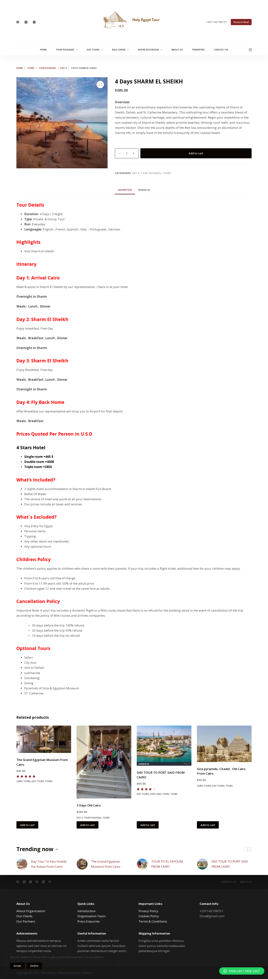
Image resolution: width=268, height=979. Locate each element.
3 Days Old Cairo (89, 805)
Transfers (198, 49)
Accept (17, 965)
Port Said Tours (159, 794)
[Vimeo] (49, 881)
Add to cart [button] (27, 825)
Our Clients (24, 916)
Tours (166, 173)
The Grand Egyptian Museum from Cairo (105, 864)
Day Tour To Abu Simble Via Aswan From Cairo (49, 864)
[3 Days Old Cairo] (104, 762)
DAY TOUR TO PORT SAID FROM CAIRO (229, 864)
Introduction (86, 911)
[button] (241, 971)
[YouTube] (43, 881)
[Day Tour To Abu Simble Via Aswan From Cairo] (21, 864)
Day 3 (80, 817)
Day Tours (93, 49)
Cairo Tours (23, 781)
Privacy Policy (148, 911)
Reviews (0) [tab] (144, 189)
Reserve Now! (241, 22)
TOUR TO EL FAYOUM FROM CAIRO (167, 864)
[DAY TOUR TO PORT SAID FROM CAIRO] (164, 746)
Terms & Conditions (153, 921)
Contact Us (221, 49)
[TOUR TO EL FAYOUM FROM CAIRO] (142, 864)
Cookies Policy (149, 916)
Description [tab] (125, 189)
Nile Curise (118, 49)
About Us (177, 49)
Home (43, 49)
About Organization (30, 911)
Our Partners (25, 921)
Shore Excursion (148, 49)
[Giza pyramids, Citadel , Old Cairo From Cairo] (224, 744)
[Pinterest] (37, 881)
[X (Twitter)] (26, 22)
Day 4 (135, 173)
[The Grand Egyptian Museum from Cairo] (43, 739)
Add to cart (196, 153)
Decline (34, 965)
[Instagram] (34, 22)
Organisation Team (91, 916)
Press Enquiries (88, 921)
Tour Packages (65, 49)
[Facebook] (17, 22)
